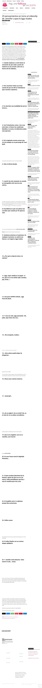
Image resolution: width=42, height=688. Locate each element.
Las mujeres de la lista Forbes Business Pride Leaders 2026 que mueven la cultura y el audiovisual (33, 115)
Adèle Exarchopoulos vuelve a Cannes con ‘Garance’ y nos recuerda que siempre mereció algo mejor (34, 189)
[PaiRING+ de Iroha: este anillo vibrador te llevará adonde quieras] (17, 651)
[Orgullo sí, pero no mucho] (17, 656)
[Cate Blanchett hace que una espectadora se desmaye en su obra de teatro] (4, 655)
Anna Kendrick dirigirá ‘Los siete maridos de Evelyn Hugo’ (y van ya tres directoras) (33, 152)
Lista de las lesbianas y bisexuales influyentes (33, 111)
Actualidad (29, 74)
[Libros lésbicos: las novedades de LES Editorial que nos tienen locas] (17, 659)
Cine (28, 185)
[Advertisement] (21, 33)
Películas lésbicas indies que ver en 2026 (33, 222)
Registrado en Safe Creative (33, 658)
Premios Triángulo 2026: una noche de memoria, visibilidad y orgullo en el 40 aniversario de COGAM (34, 169)
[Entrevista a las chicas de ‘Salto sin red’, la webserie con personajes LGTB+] (4, 660)
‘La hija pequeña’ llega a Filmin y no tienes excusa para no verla (34, 201)
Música (5, 13)
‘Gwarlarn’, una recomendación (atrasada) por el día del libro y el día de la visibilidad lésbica (33, 240)
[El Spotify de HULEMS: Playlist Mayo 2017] (4, 651)
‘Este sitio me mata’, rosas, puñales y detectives (32, 127)
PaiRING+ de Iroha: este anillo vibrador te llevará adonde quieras (33, 77)
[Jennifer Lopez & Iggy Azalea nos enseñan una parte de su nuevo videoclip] (8, 635)
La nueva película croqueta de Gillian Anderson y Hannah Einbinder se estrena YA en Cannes (33, 211)
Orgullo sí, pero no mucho (34, 85)
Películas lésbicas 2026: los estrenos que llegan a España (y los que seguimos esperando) (34, 104)
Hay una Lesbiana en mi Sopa (19, 22)
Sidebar (9, 20)
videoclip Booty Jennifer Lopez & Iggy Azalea (8, 618)
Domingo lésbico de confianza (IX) (32, 231)
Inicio (3, 13)
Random (6, 20)
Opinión (29, 84)
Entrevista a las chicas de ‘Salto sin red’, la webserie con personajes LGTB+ (9, 660)
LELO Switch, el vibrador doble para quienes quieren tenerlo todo (33, 179)
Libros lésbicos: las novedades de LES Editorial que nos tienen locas (33, 94)
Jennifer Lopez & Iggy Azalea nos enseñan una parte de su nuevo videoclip (7, 640)
